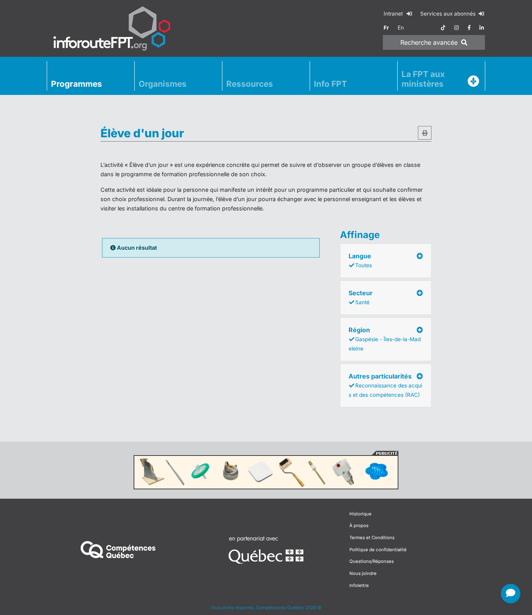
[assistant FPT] (510, 593)
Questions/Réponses (371, 561)
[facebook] (469, 27)
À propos (358, 525)
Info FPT (330, 84)
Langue (360, 260)
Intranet (394, 14)
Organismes (163, 84)
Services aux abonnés (448, 14)
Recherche (429, 42)
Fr (386, 28)
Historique (360, 514)
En (401, 28)
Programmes (76, 84)
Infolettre (359, 585)
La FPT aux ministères (423, 79)
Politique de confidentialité (378, 549)
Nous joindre (363, 573)
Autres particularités (385, 385)
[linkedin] (482, 27)
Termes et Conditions (372, 537)
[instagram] (456, 27)
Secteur (361, 297)
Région (385, 339)
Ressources (249, 84)
